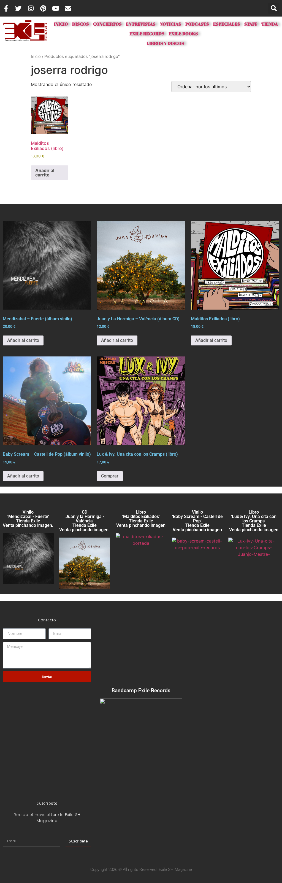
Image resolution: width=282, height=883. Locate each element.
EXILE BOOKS (183, 34)
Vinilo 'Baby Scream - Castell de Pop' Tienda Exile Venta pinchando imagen (197, 520)
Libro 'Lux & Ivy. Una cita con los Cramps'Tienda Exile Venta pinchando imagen (253, 520)
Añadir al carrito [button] (44, 173)
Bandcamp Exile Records (141, 690)
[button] (273, 8)
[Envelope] (68, 8)
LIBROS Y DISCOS (165, 43)
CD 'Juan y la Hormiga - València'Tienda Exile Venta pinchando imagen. (84, 520)
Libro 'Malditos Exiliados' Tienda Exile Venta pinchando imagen (141, 518)
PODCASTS (197, 24)
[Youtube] (55, 8)
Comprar (109, 476)
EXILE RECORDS (146, 34)
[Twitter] (18, 8)
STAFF (250, 24)
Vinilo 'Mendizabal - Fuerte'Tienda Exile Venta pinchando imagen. (28, 518)
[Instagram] (31, 8)
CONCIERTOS (107, 24)
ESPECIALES (226, 24)
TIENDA (269, 24)
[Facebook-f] (6, 8)
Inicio (36, 56)
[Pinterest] (43, 8)
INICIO (61, 24)
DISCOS (82, 24)
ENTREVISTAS (141, 24)
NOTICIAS (170, 24)
